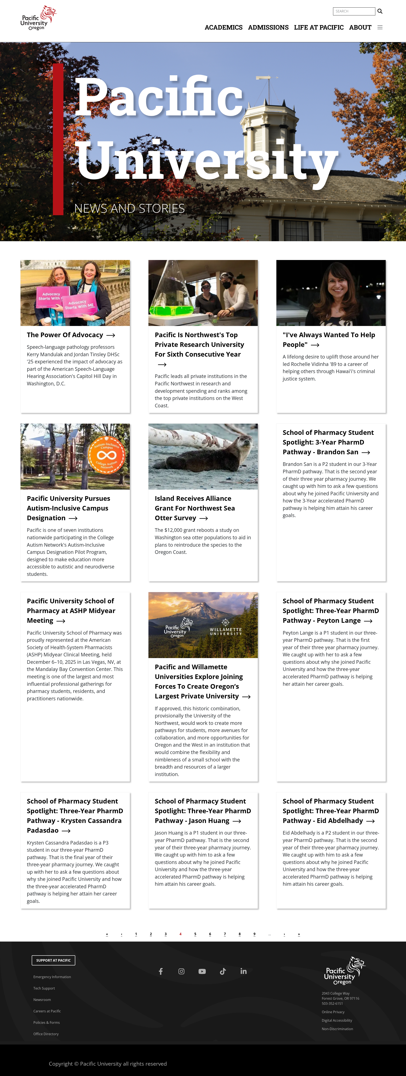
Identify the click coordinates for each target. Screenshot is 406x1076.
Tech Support (44, 988)
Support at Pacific (53, 960)
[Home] (39, 17)
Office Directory (46, 1034)
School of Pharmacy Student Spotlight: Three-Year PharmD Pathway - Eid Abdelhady (331, 811)
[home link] (345, 970)
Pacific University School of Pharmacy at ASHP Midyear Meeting (71, 610)
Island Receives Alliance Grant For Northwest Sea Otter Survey (195, 508)
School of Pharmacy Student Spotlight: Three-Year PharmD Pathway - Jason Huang (203, 811)
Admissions (268, 27)
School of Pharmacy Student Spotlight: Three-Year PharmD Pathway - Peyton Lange (331, 610)
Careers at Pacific (47, 1011)
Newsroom (42, 999)
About (360, 27)
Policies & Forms (46, 1022)
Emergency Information (52, 977)
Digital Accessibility (337, 1020)
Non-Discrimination (337, 1029)
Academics (224, 27)
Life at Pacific (319, 27)
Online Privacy (333, 1012)
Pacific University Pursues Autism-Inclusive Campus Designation (68, 508)
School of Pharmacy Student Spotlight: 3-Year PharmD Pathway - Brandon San (328, 442)
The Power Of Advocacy (65, 334)
